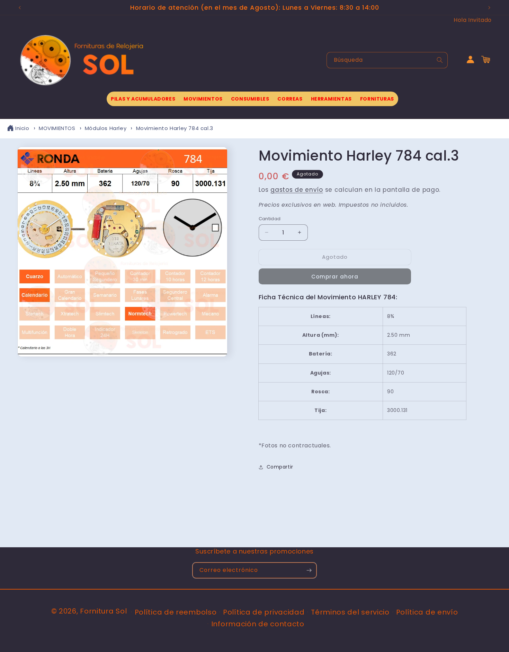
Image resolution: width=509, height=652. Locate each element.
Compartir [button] (280, 466)
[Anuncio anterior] (19, 7)
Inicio (22, 128)
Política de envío (427, 612)
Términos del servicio (350, 612)
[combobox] (387, 60)
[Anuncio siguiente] (489, 7)
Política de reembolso (176, 612)
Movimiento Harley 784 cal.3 (174, 128)
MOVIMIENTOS (57, 128)
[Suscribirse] (308, 570)
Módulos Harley (105, 128)
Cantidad (270, 218)
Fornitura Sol (103, 611)
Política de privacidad (263, 612)
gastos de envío (296, 190)
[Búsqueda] (439, 60)
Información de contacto (257, 624)
